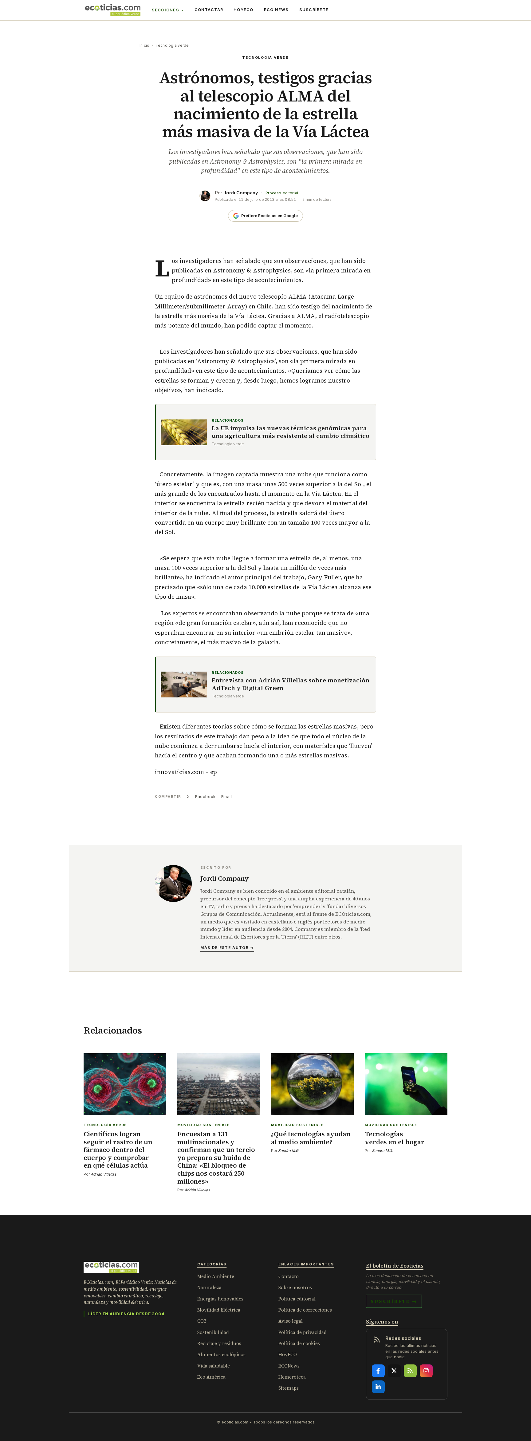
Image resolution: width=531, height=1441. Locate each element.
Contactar (209, 9)
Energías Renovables (220, 1299)
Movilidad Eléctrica (218, 1310)
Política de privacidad (302, 1332)
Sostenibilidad (213, 1332)
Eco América (211, 1377)
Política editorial (297, 1299)
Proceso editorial (282, 193)
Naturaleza (209, 1287)
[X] (394, 1370)
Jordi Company (240, 192)
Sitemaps (288, 1388)
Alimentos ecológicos (221, 1354)
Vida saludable (213, 1366)
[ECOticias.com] (113, 10)
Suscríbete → (394, 1301)
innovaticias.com (179, 772)
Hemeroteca (292, 1377)
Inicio (144, 45)
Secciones (165, 10)
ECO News (276, 9)
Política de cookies (299, 1343)
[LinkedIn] (378, 1386)
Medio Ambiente (215, 1276)
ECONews (289, 1366)
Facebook (205, 796)
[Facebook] (378, 1370)
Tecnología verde (172, 45)
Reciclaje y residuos (219, 1343)
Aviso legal (290, 1321)
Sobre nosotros (295, 1287)
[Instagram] (426, 1370)
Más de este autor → (227, 947)
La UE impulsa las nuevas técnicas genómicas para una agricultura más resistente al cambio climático (290, 432)
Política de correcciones (305, 1310)
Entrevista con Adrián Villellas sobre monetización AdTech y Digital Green (290, 684)
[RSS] (410, 1370)
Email (226, 796)
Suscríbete (314, 9)
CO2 (201, 1321)
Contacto (288, 1276)
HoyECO (244, 9)
